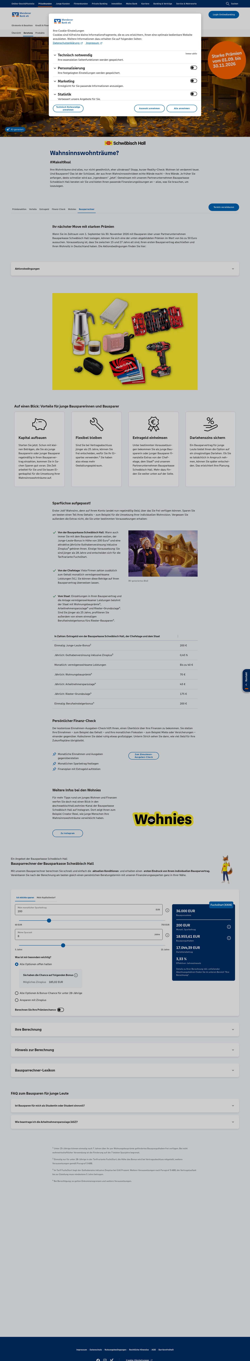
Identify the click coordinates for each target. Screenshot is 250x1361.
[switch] (193, 68)
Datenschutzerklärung (66, 43)
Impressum (92, 43)
